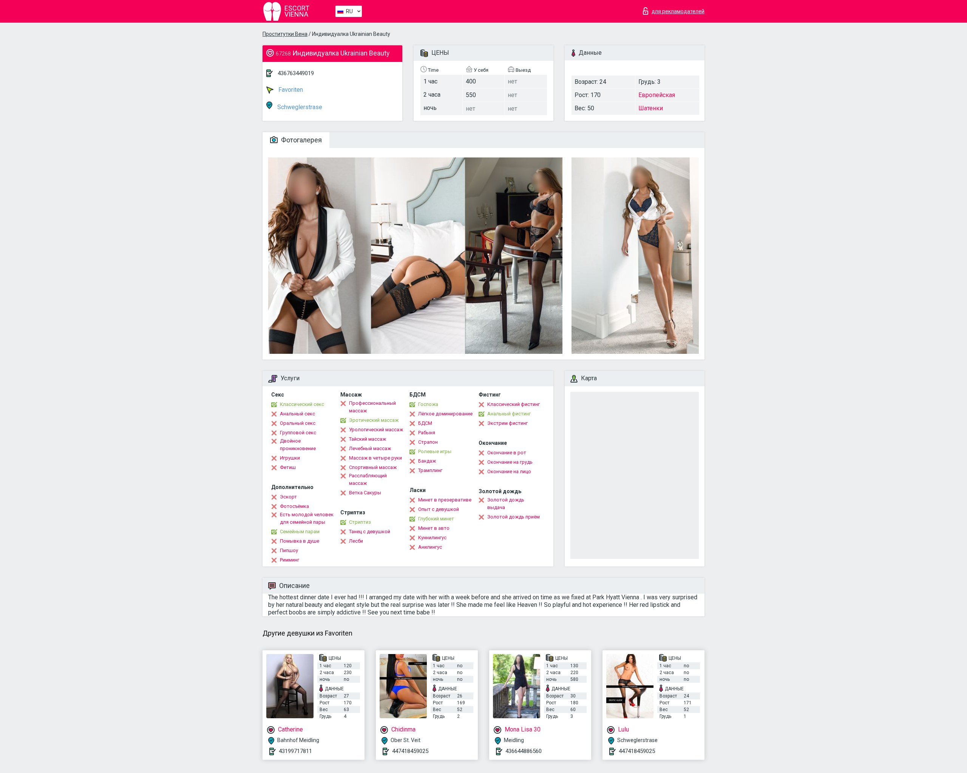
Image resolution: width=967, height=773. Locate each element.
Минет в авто (434, 528)
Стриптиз (360, 522)
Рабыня (426, 432)
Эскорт (288, 497)
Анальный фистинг (509, 414)
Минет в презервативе (444, 500)
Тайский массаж (367, 439)
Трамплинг (430, 470)
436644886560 (523, 751)
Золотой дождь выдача (505, 503)
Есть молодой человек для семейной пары (307, 518)
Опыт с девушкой (438, 509)
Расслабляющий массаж (368, 479)
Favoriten (290, 89)
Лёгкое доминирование (445, 414)
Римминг (289, 560)
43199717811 (295, 751)
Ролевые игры (434, 451)
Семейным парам (300, 531)
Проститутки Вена (285, 34)
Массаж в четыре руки (375, 458)
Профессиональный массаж (372, 407)
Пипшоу (289, 550)
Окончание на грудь (510, 462)
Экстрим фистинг (507, 423)
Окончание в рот (506, 452)
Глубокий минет (436, 519)
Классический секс (302, 404)
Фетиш (288, 467)
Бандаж (427, 461)
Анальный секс (297, 414)
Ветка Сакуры (365, 492)
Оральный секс (297, 423)
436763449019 (296, 73)
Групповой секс (298, 432)
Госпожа (428, 404)
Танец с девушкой (369, 531)
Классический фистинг (513, 404)
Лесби (356, 541)
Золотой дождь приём (513, 517)
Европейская (656, 95)
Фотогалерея (301, 140)
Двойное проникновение (298, 444)
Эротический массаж (374, 420)
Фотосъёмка (294, 506)
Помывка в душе (299, 541)
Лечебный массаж (370, 448)
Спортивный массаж (373, 467)
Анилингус (430, 547)
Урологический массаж (376, 429)
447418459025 (410, 751)
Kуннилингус (432, 537)
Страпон (428, 442)
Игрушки (290, 458)
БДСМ (425, 423)
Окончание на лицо (509, 471)
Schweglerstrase (299, 107)
